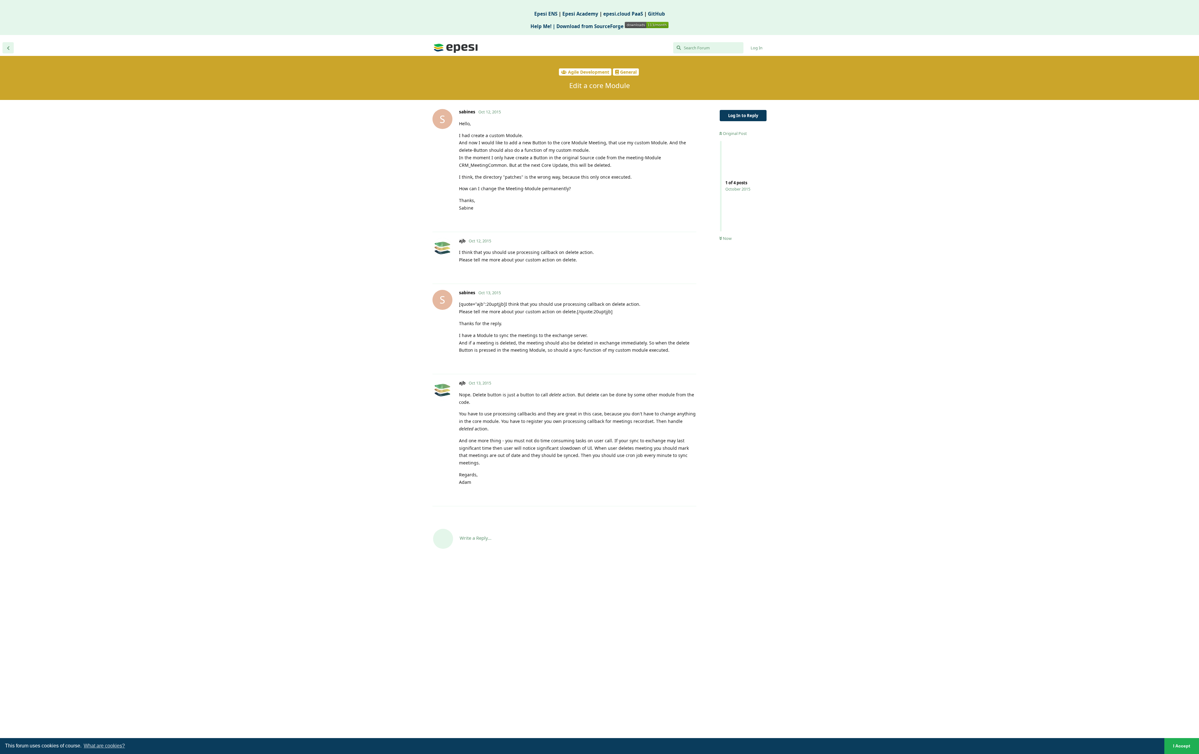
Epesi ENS (545, 14)
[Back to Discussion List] (8, 47)
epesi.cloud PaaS (623, 14)
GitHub (656, 14)
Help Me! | (543, 26)
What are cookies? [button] (104, 745)
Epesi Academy (580, 14)
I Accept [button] (1181, 745)
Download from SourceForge (590, 26)
